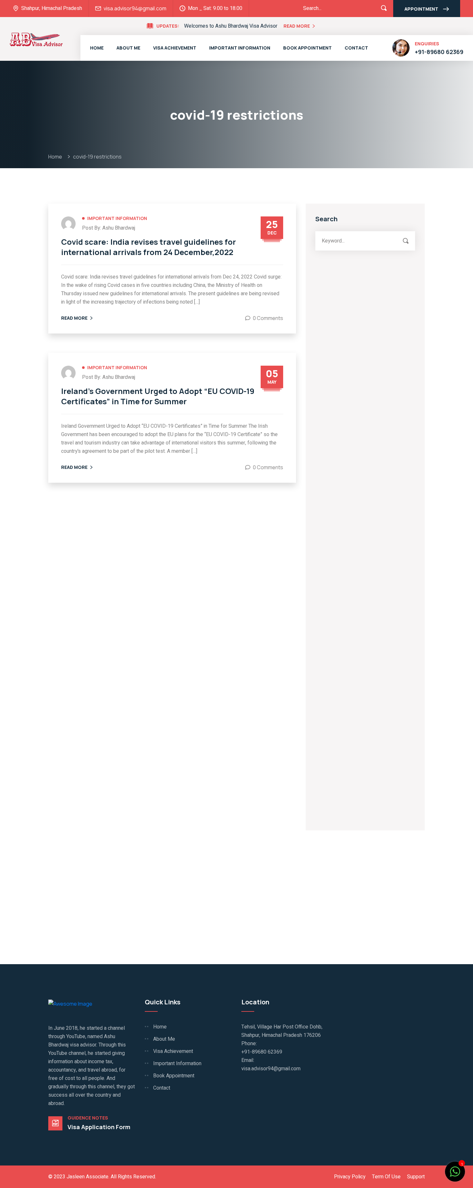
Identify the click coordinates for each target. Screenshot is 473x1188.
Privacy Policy (350, 1177)
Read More (296, 26)
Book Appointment (307, 48)
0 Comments (268, 318)
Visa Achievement (174, 48)
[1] (455, 1170)
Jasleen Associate (87, 1177)
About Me (128, 48)
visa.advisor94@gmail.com (135, 8)
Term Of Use (386, 1177)
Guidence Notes (88, 1118)
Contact (356, 48)
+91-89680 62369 (439, 52)
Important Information (239, 48)
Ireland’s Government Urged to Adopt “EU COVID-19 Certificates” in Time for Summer (158, 396)
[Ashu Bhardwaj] (36, 38)
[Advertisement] (365, 322)
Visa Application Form (99, 1127)
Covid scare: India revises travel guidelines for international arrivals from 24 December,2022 (148, 247)
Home (97, 48)
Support (416, 1177)
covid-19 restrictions (97, 156)
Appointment (421, 9)
